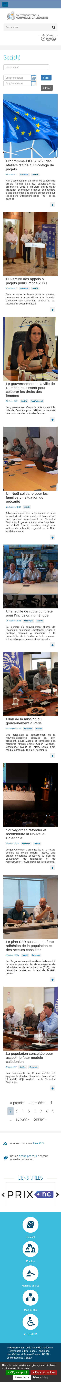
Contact (30, 1237)
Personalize (22, 1377)
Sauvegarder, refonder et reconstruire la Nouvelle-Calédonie (26, 834)
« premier (17, 1102)
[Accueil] (27, 15)
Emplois (30, 1261)
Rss (53, 39)
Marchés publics (30, 1285)
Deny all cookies (44, 1372)
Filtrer (46, 77)
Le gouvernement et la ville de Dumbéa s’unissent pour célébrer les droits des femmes (30, 390)
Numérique (28, 620)
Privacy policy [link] (40, 1377)
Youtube (48, 39)
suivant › (22, 1119)
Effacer (46, 88)
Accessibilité (30, 1334)
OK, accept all (18, 1372)
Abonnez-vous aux (27, 1143)
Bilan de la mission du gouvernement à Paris (24, 721)
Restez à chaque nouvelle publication (29, 1157)
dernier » (40, 1119)
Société (35, 174)
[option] (30, 1194)
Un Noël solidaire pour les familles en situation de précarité (27, 498)
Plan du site (30, 1309)
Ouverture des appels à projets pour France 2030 (26, 281)
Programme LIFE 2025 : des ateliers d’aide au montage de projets (30, 165)
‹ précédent (38, 1102)
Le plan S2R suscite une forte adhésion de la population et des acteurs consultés (30, 946)
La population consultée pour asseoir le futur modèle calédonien (29, 1058)
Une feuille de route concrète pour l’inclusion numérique (29, 613)
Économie (24, 174)
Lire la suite (52, 203)
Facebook (43, 39)
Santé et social (37, 401)
